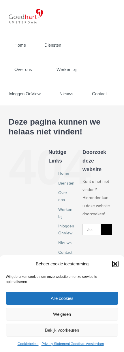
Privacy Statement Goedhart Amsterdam (73, 344)
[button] (115, 264)
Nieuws (65, 242)
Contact (65, 252)
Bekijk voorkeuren (62, 330)
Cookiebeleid (28, 344)
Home (63, 173)
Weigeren (62, 314)
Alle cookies (62, 298)
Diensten (66, 183)
